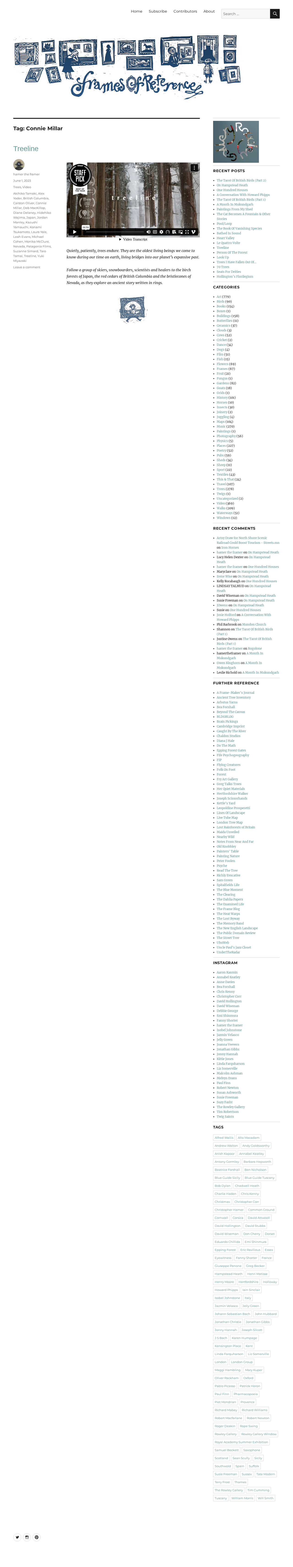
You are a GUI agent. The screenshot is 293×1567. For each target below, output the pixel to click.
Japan (31, 217)
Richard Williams (254, 1410)
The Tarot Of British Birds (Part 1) (241, 200)
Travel (221, 484)
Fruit (220, 374)
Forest (221, 774)
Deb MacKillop (34, 208)
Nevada (19, 246)
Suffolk (254, 1466)
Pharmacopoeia (246, 1394)
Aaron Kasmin (227, 972)
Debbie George (227, 1011)
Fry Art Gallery (227, 779)
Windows (224, 518)
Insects (222, 407)
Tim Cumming (258, 1490)
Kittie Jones (225, 1059)
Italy (248, 1298)
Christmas (222, 1202)
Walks (221, 508)
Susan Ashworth (229, 1093)
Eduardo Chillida (227, 1242)
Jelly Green (225, 1040)
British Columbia (36, 198)
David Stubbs (255, 1226)
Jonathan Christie (228, 1322)
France (267, 1258)
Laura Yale (38, 232)
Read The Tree (227, 871)
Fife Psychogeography (233, 755)
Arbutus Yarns (227, 702)
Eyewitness (223, 1258)
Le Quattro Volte (228, 243)
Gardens (223, 383)
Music (221, 426)
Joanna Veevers (228, 1044)
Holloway (270, 1282)
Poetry (221, 451)
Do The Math (226, 746)
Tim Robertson (228, 1112)
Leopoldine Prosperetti (233, 808)
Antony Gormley (227, 1161)
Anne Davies (226, 982)
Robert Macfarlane (228, 1418)
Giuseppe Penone (228, 1266)
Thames (240, 1482)
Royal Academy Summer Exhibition (241, 1442)
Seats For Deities (229, 272)
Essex (269, 1250)
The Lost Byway (228, 919)
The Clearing (226, 895)
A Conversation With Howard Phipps (243, 195)
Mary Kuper (253, 1370)
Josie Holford (226, 615)
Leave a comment (26, 267)
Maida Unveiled (228, 832)
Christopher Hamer (229, 1210)
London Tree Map (230, 822)
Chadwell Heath (247, 1185)
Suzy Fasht (225, 1102)
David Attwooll (259, 1218)
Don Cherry (251, 1234)
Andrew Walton (226, 1145)
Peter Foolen (226, 861)
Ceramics (223, 326)
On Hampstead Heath (232, 185)
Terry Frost (222, 1482)
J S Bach (221, 1338)
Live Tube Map (227, 818)
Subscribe (158, 11)
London (220, 1362)
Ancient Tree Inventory (234, 697)
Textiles (222, 475)
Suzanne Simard (25, 251)
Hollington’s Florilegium (235, 277)
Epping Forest (225, 1250)
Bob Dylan (223, 1185)
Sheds (221, 460)
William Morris (242, 1498)
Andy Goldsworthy (256, 1145)
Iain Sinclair (251, 1290)
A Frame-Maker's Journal (235, 693)
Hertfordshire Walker (232, 794)
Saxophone (251, 1450)
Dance (221, 345)
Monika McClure (36, 241)
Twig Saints (225, 1117)
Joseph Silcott (251, 1330)
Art (219, 297)
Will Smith (266, 1498)
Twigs (221, 494)
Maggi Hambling (228, 1370)
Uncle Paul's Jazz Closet (234, 947)
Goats (221, 388)
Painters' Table (228, 851)
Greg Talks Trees (229, 784)
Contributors (185, 11)
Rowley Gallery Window (259, 1434)
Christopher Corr (229, 996)
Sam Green (225, 880)
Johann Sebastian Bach (232, 1314)
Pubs (220, 455)
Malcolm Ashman (230, 1073)
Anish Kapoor (225, 1153)
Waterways (225, 513)
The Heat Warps (228, 914)
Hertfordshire (248, 1282)
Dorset (270, 1234)
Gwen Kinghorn (228, 663)
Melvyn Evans (227, 1078)
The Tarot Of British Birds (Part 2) (241, 180)
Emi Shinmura (227, 1016)
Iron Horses (230, 548)
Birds (221, 302)
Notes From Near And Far (235, 842)
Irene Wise (224, 576)
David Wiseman (228, 1006)
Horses (222, 402)
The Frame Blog (228, 909)
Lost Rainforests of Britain (236, 827)
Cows (221, 335)
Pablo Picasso (225, 1386)
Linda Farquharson (231, 1064)
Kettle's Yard (226, 803)
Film (220, 354)
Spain (240, 1466)
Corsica (238, 1218)
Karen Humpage (244, 1338)
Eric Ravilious (250, 1250)
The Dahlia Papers (230, 899)
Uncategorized (227, 499)
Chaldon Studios (229, 736)
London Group (242, 1362)
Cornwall (221, 1218)
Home (136, 11)
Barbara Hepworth (257, 1161)
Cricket (222, 340)
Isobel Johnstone (229, 1030)
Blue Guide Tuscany (259, 1177)
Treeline (25, 149)
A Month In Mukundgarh (235, 204)
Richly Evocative (228, 875)
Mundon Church (254, 624)
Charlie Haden (225, 1194)
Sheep (221, 465)
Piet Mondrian (225, 1402)
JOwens (222, 605)
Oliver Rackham (227, 1378)
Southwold (223, 1466)
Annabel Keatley (228, 977)
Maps (221, 422)
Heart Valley (225, 238)
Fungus (222, 378)
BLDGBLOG (225, 717)
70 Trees (223, 267)
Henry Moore (224, 1282)
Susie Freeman (227, 1097)
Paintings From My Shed (235, 209)
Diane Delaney (24, 212)
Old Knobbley (226, 847)
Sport (221, 470)
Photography (226, 436)
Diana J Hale (225, 741)
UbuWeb (223, 943)
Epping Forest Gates (231, 750)
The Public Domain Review (236, 933)
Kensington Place (228, 1346)
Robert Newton (228, 1088)
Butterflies (224, 321)
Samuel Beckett (227, 1450)
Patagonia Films (38, 246)
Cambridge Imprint (231, 726)
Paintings (224, 431)
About (209, 11)
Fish (220, 359)
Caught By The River (231, 731)
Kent (249, 1346)
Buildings (224, 316)
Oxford (248, 1378)
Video (26, 187)
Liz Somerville (227, 1069)
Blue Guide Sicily (227, 1177)
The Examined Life (230, 904)
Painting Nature (228, 856)
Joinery (222, 412)
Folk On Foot (226, 770)
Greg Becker (255, 1266)
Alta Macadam (249, 1137)
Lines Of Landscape (231, 813)
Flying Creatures (229, 765)
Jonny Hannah (227, 1054)
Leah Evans (21, 237)
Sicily (258, 1458)
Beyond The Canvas (231, 712)
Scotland (221, 1458)
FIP (219, 760)
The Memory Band (230, 923)
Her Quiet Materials (231, 789)
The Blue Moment (230, 890)
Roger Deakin (225, 1426)
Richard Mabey (226, 1410)
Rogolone (255, 649)
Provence (248, 1402)
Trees (17, 187)
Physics (222, 441)
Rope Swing (249, 1426)
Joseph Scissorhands (232, 798)
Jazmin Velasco (228, 1035)
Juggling (223, 417)
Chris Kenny (226, 992)
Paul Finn (224, 1083)
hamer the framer (26, 174)
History (222, 398)
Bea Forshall (226, 707)
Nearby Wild (225, 837)
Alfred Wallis (224, 1137)
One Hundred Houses (232, 190)
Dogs (220, 350)
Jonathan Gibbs (228, 1049)
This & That (225, 479)
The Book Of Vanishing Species (239, 228)
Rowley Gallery (226, 1434)
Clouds (222, 330)
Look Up (223, 257)
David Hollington (229, 1001)
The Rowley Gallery (231, 1107)
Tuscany (221, 1498)
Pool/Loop (224, 224)
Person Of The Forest (232, 253)
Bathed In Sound (229, 233)
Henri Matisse (257, 1274)
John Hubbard (266, 1314)
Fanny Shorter (227, 1020)
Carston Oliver (23, 203)
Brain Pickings (227, 722)
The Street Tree (228, 938)
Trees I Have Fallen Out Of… (236, 262)
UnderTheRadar (228, 952)
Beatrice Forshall (227, 1169)
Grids (221, 393)
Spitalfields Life (228, 885)
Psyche (222, 866)
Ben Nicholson (255, 1169)
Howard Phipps (226, 1290)
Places (221, 446)
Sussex (247, 1474)
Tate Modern (265, 1474)
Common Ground (261, 1210)
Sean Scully (241, 1458)
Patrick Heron (250, 1386)
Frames (222, 369)
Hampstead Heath (229, 1274)
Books (221, 306)
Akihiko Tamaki (25, 193)
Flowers (222, 364)
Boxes (221, 311)
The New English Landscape (237, 928)
